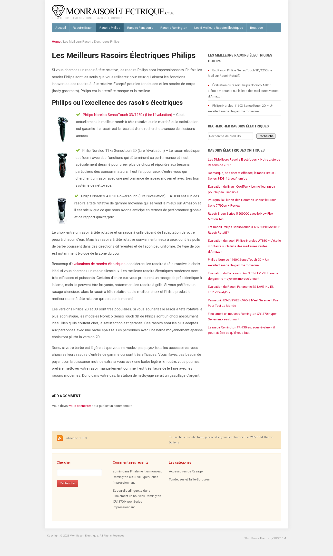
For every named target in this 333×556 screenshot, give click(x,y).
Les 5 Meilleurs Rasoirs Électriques (218, 27)
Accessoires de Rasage (186, 471)
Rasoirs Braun (82, 27)
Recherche (266, 136)
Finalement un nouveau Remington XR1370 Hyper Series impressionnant (137, 477)
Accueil (60, 27)
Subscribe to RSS (75, 438)
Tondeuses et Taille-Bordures (189, 479)
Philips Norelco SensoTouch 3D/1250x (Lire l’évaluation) (127, 115)
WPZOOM (280, 538)
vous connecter (80, 406)
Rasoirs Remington (173, 27)
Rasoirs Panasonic (140, 27)
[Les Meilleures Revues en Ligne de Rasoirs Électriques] (113, 10)
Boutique (256, 27)
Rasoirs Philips (109, 27)
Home (56, 41)
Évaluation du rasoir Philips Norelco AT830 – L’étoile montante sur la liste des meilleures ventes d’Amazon (243, 90)
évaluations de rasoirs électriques (99, 264)
